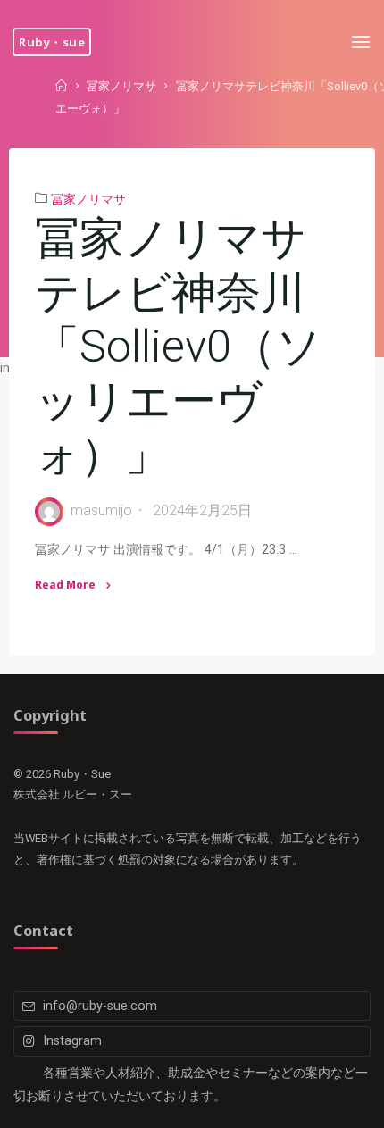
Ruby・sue (52, 42)
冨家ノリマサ (121, 86)
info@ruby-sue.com (100, 1006)
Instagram (72, 1041)
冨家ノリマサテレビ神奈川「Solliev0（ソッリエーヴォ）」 (178, 346)
